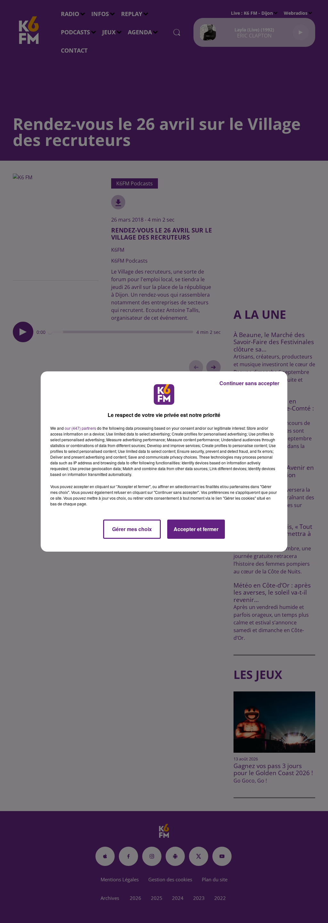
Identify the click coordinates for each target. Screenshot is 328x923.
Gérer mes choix (132, 529)
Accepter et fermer (196, 529)
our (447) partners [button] (80, 428)
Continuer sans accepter (249, 383)
